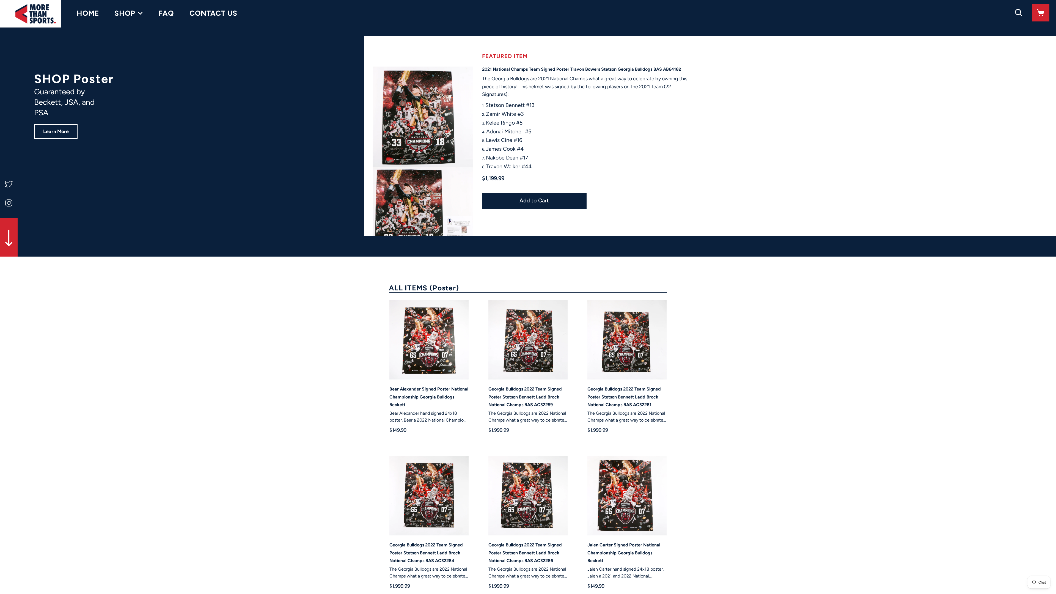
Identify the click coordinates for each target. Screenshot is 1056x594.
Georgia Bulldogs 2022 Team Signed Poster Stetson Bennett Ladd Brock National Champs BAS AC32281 (624, 397)
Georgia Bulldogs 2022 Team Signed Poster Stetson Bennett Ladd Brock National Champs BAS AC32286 (525, 552)
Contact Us (213, 13)
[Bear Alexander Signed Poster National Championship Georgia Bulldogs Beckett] (429, 340)
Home (88, 13)
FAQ (166, 13)
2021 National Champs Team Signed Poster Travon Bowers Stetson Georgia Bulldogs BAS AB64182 (581, 69)
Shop (124, 13)
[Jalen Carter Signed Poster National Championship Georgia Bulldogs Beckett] (627, 495)
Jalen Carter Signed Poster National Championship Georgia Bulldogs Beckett (623, 552)
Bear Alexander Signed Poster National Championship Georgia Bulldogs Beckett (428, 397)
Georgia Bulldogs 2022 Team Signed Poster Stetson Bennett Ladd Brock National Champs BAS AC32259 (525, 397)
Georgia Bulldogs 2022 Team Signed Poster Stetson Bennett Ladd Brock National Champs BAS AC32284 (426, 552)
